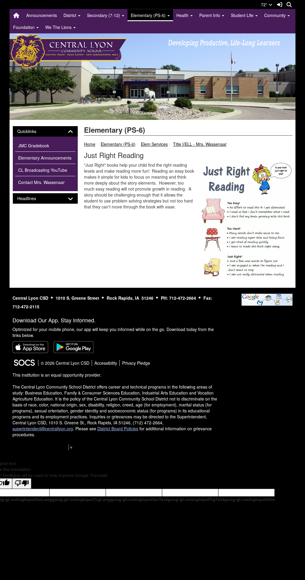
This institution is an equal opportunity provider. (57, 375)
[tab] (45, 131)
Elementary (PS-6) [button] (149, 15)
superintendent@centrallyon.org (43, 428)
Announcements (41, 15)
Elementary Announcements (44, 158)
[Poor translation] (21, 483)
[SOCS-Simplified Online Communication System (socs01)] (24, 363)
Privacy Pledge (136, 363)
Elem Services (154, 144)
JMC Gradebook (33, 146)
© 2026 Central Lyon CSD (65, 363)
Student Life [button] (243, 15)
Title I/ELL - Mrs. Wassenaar (200, 144)
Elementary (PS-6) (118, 144)
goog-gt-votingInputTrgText (195, 499)
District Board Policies (117, 428)
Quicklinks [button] (32, 131)
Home (89, 144)
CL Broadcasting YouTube (42, 170)
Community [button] (275, 15)
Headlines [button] (31, 198)
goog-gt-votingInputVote (249, 499)
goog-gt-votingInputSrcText (139, 499)
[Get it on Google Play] (74, 347)
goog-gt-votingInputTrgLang (81, 499)
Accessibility (105, 363)
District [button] (70, 15)
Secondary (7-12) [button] (104, 15)
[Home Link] (16, 15)
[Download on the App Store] (30, 347)
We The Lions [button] (59, 27)
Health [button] (183, 15)
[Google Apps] (267, 299)
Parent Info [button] (210, 15)
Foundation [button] (24, 27)
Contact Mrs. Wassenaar (41, 182)
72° (265, 4)
